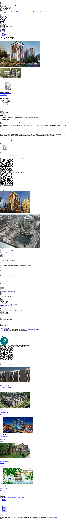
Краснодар (24, 11)
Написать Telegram (3, 95)
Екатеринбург (7, 11)
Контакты (2, 497)
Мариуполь (28, 11)
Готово (2, 321)
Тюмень (50, 11)
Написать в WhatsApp (4, 31)
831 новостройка (3, 4)
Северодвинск (44, 11)
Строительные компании (16, 497)
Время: (1, 312)
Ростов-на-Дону (39, 11)
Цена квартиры (3, 6)
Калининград (15, 11)
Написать (2, 94)
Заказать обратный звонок (5, 328)
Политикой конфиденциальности (33, 329)
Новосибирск (32, 11)
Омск (36, 11)
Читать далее (2, 123)
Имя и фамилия (3, 310)
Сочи (48, 11)
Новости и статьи (5, 502)
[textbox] (4, 0)
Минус (6, 302)
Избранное (2, 12)
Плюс (2, 302)
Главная (3, 499)
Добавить (11, 304)
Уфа (53, 11)
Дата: (1, 311)
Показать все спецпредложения (5, 495)
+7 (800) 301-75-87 (3, 18)
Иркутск (11, 11)
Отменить (15, 304)
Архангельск (2, 11)
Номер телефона (18, 310)
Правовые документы (8, 497)
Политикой (55, 517)
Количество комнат (3, 5)
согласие (10, 289)
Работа (23, 497)
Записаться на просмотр (4, 313)
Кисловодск (20, 11)
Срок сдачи (2, 8)
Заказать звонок (3, 24)
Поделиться (13, 291)
